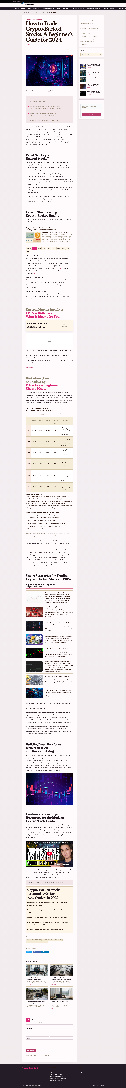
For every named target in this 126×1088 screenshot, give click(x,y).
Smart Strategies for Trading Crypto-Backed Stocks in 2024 (43, 113)
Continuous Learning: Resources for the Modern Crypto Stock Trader (46, 118)
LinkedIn (45, 951)
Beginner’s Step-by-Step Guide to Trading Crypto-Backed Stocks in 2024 (46, 106)
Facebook (38, 951)
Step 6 (58, 248)
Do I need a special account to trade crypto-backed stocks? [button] (49, 929)
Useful (46, 90)
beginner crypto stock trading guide (34, 939)
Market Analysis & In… (34, 8)
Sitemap (80, 1072)
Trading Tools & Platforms (56, 1080)
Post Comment (30, 1050)
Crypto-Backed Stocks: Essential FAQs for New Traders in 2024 (44, 120)
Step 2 (39, 248)
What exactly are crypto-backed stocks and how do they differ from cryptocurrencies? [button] (49, 903)
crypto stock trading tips (47, 939)
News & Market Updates (93, 8)
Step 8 (68, 248)
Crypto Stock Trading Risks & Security (59, 1078)
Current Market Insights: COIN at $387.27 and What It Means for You (46, 108)
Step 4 (49, 248)
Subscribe (91, 114)
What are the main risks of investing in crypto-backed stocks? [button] (49, 917)
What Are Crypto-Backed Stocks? (37, 101)
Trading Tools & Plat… (79, 8)
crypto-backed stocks (31, 941)
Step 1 (34, 248)
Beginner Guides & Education (31, 12)
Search (79, 1070)
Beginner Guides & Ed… (49, 8)
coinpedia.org (50, 266)
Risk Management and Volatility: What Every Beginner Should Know (45, 111)
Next (28, 251)
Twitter (29, 951)
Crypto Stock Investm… (108, 8)
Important (60, 90)
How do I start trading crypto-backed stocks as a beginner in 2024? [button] (49, 911)
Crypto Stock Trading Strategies (57, 1072)
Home (23, 12)
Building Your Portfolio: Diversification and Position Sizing (43, 115)
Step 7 (63, 248)
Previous (29, 248)
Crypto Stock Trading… (19, 8)
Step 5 (54, 248)
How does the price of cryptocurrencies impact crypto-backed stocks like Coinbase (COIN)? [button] (49, 923)
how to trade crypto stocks (42, 941)
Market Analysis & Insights (56, 1074)
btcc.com (58, 268)
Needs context (69, 90)
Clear (53, 90)
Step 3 (44, 248)
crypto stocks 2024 (58, 939)
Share (64, 50)
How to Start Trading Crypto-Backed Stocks (40, 103)
